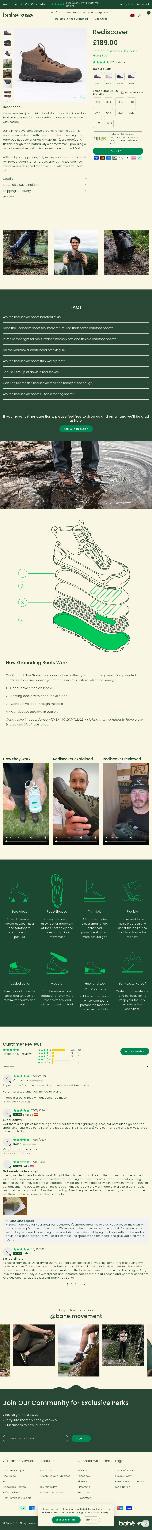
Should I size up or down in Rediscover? (31, 372)
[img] (21, 1076)
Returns (8, 197)
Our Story (46, 1470)
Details (8, 179)
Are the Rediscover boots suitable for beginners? (38, 394)
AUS (101, 94)
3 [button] (76, 1284)
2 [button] (72, 1284)
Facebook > (85, 1476)
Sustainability (48, 1487)
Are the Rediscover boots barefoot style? (32, 317)
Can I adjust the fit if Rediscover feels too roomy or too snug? (47, 383)
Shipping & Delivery (17, 191)
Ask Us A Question (76, 429)
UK (111, 91)
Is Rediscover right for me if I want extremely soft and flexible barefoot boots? (59, 339)
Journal (45, 1481)
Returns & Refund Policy (129, 1481)
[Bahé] (134, 1523)
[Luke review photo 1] (15, 1206)
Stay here (91, 1520)
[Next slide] (83, 97)
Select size (118, 151)
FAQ (5, 1481)
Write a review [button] (135, 1051)
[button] (101, 62)
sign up (81, 1438)
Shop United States (66, 1520)
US (95, 94)
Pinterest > (84, 1487)
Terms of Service (125, 1470)
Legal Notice (122, 1487)
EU (116, 91)
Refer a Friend (11, 1492)
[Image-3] (73, 1350)
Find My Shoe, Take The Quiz (134, 4)
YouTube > (84, 1492)
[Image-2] (29, 1345)
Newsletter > (85, 1498)
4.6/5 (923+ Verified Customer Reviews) (82, 4)
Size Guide (9, 1476)
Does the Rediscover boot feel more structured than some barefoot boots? (58, 328)
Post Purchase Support (17, 1498)
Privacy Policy (123, 1476)
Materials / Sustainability (21, 185)
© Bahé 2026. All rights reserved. (22, 1523)
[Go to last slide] (74, 97)
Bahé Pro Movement (52, 1492)
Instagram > (85, 1470)
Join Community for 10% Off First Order (23, 4)
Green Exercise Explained (55, 1476)
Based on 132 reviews (17, 1054)
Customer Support (14, 1470)
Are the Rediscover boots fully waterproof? (34, 361)
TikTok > (82, 1481)
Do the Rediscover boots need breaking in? (34, 350)
